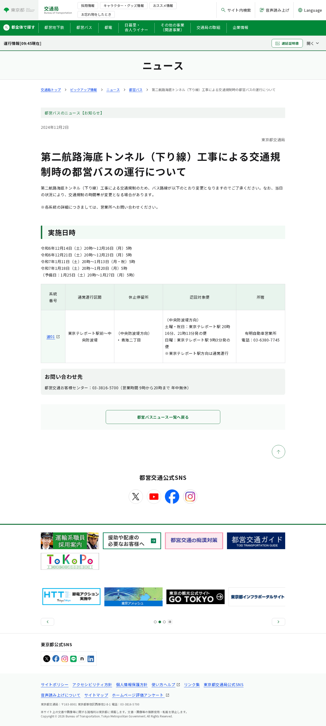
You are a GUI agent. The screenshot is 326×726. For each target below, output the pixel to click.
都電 (108, 27)
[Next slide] (278, 622)
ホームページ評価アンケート (138, 695)
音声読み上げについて (60, 695)
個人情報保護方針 (132, 684)
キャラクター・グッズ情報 (124, 5)
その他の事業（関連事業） (172, 27)
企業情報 (241, 27)
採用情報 (88, 5)
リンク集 (192, 684)
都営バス (84, 27)
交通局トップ (51, 89)
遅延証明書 (290, 43)
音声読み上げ (277, 10)
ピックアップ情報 (83, 89)
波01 (51, 336)
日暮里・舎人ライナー (136, 27)
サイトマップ (96, 695)
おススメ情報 (163, 5)
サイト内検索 (239, 10)
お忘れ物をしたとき (96, 14)
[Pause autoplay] (170, 621)
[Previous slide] (47, 622)
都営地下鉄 (54, 27)
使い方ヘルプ (163, 684)
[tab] (155, 622)
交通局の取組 (209, 27)
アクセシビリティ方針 (92, 684)
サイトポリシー (54, 684)
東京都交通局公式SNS (223, 684)
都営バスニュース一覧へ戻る (163, 417)
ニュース (113, 89)
